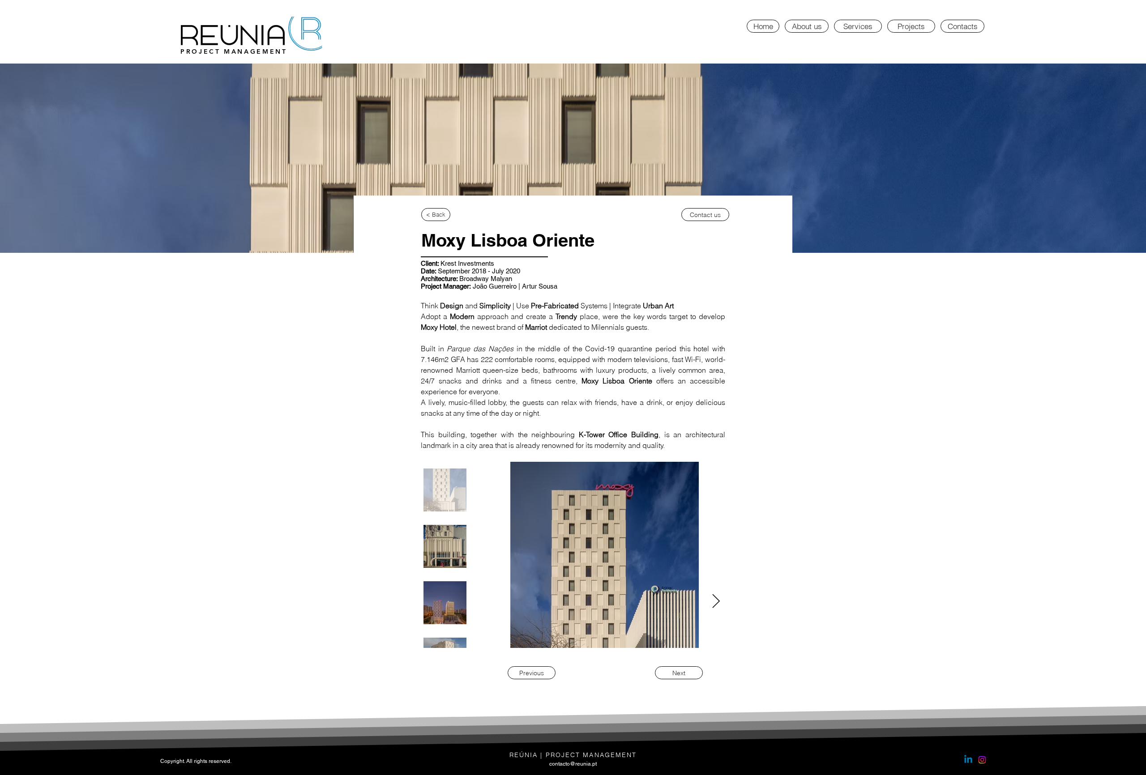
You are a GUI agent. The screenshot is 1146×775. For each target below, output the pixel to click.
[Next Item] (715, 601)
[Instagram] (982, 760)
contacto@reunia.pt (573, 764)
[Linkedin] (968, 760)
